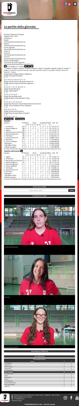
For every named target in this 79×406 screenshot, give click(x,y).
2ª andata (13, 68)
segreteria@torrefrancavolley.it (23, 397)
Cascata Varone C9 (27, 81)
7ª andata (45, 68)
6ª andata (39, 68)
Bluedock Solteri (24, 98)
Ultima (6, 42)
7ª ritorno (50, 70)
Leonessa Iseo (7, 368)
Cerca (32, 64)
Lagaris (15, 91)
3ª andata (20, 68)
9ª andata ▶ (20, 119)
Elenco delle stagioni (12, 60)
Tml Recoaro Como (8, 374)
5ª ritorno (37, 70)
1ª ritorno (11, 70)
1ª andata (7, 68)
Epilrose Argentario (27, 83)
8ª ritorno (56, 70)
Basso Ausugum (24, 113)
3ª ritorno (24, 70)
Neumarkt (18, 96)
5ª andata (32, 68)
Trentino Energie (8, 367)
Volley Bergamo (8, 363)
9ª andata (58, 68)
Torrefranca (20, 111)
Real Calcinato (7, 377)
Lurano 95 (6, 386)
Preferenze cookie (17, 401)
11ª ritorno (12, 72)
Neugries (17, 89)
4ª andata (26, 68)
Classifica (18, 42)
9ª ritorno (62, 70)
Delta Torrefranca (8, 372)
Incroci (23, 42)
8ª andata (51, 68)
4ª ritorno (31, 70)
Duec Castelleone (8, 381)
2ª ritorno (18, 70)
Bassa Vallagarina (26, 74)
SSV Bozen (19, 76)
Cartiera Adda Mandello (10, 383)
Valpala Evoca (7, 365)
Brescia (6, 376)
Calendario (11, 42)
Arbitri (28, 64)
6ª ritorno (43, 70)
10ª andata (64, 68)
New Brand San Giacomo (33, 104)
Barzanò (6, 379)
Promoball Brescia (8, 370)
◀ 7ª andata (9, 119)
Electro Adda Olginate (9, 384)
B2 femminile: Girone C (39, 359)
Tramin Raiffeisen (26, 105)
